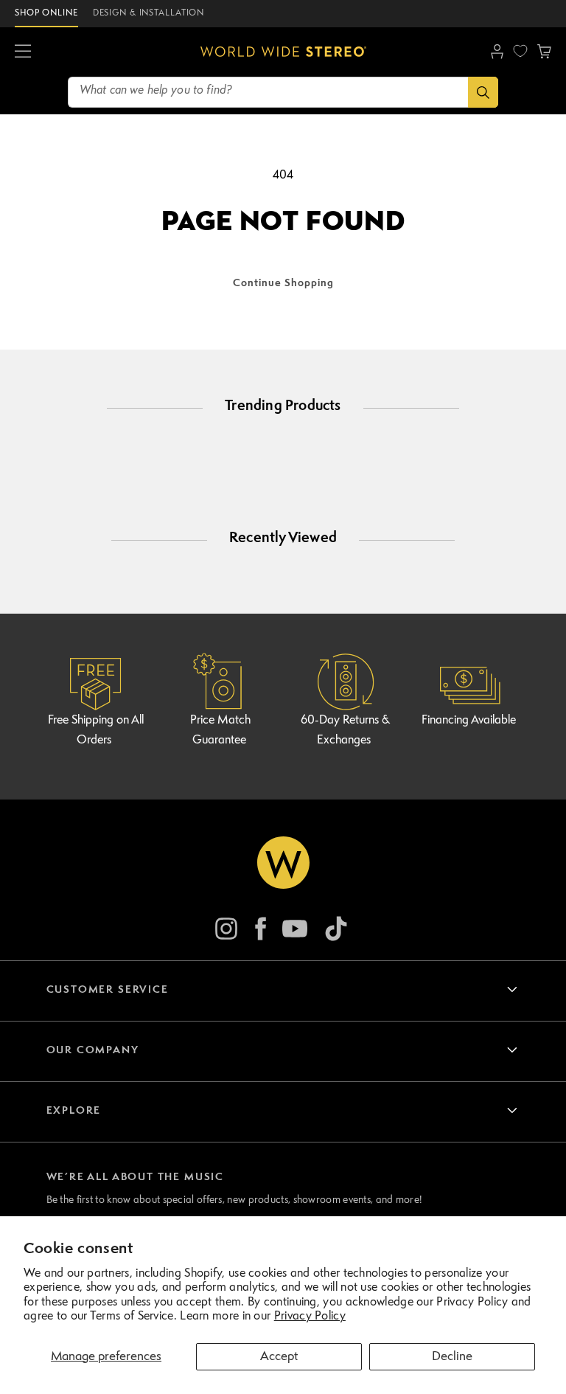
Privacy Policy (310, 1316)
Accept (279, 1356)
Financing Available (469, 721)
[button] (23, 51)
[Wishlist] (520, 51)
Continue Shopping (283, 283)
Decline (452, 1356)
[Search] (483, 92)
